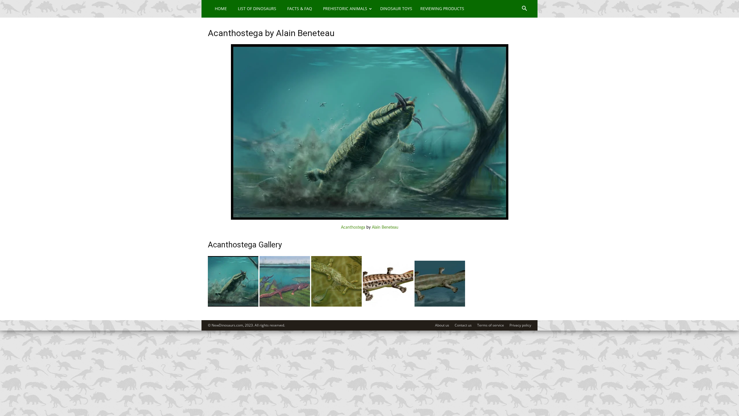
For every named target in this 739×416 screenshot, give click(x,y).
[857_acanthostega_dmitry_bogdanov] (336, 305)
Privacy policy (520, 325)
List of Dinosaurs (257, 8)
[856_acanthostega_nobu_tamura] (440, 305)
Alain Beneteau (385, 227)
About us (442, 325)
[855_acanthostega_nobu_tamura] (388, 305)
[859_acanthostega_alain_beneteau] (233, 305)
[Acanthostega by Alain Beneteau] (369, 219)
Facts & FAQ (299, 8)
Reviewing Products (442, 8)
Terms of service (490, 325)
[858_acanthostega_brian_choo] (285, 305)
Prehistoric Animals (345, 8)
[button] (524, 9)
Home (221, 8)
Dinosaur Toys (396, 8)
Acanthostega (353, 227)
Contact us (463, 325)
